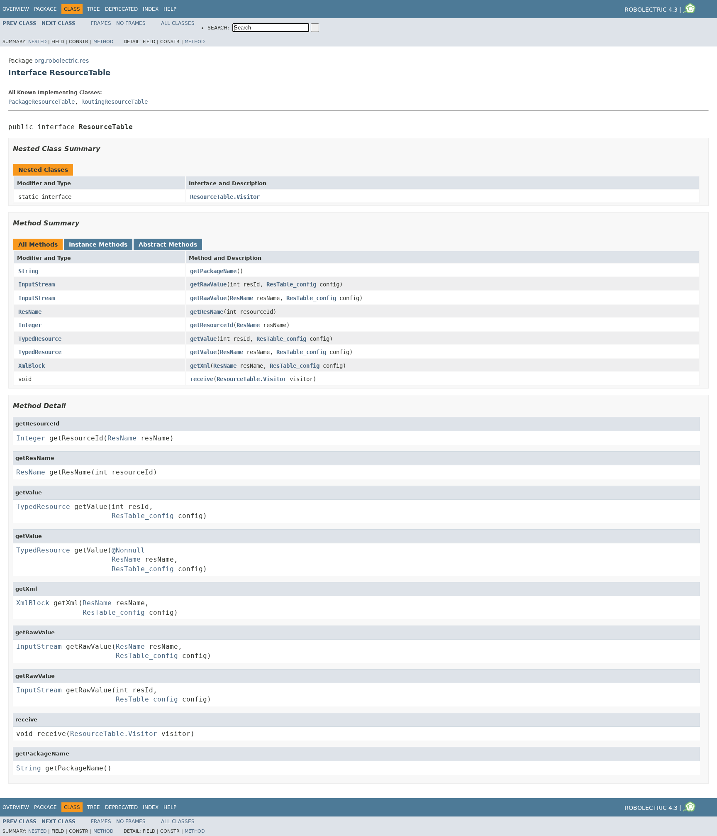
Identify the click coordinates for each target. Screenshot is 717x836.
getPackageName (213, 271)
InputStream (36, 284)
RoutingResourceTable (114, 101)
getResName (206, 311)
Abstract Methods (168, 244)
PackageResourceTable (41, 101)
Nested (37, 41)
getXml (200, 365)
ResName (241, 298)
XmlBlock (31, 365)
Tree (93, 9)
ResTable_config (291, 284)
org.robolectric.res (61, 60)
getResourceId (211, 325)
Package (45, 9)
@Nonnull (128, 550)
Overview (15, 9)
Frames (101, 23)
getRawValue (208, 284)
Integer (29, 325)
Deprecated (121, 9)
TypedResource (39, 338)
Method (103, 41)
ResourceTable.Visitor (225, 196)
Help (169, 9)
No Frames (131, 23)
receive (201, 379)
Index (151, 9)
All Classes (178, 23)
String (28, 271)
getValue (203, 338)
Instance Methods (98, 244)
